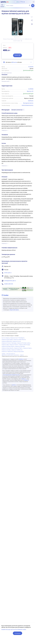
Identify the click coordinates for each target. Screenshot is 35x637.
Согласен (17, 633)
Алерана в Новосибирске (19, 339)
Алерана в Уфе (5, 344)
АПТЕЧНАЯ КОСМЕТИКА (10, 353)
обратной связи (14, 310)
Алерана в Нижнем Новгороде (9, 343)
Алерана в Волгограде (24, 344)
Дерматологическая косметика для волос (10, 355)
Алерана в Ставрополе (7, 351)
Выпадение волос (28, 103)
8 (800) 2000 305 (8, 284)
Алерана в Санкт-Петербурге (17, 338)
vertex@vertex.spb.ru (10, 280)
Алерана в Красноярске (7, 348)
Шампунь (30, 100)
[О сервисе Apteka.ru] (33, 1)
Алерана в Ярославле (18, 351)
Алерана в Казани (27, 348)
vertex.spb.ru (7, 272)
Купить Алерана (6, 338)
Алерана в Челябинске (16, 350)
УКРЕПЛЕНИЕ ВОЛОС (27, 105)
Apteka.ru (21, 359)
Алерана (22, 355)
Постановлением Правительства (11, 374)
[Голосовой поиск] (29, 5)
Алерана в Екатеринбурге (8, 346)
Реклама (30, 288)
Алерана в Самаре (6, 350)
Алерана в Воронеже (7, 341)
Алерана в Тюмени (13, 344)
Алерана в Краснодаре (7, 339)
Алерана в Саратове (20, 346)
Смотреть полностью (16, 109)
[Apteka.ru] (4, 2)
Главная (3, 353)
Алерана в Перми (18, 348)
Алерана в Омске (16, 341)
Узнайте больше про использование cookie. (13, 629)
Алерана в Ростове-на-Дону (23, 343)
